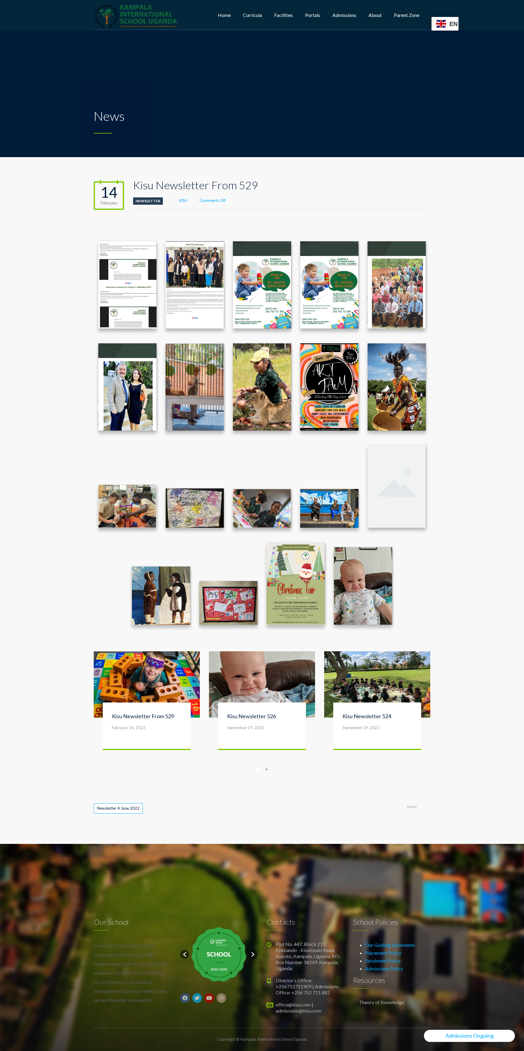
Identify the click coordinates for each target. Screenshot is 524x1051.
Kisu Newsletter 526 (251, 677)
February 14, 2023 (128, 688)
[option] (219, 916)
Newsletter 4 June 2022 (118, 769)
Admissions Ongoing (469, 1035)
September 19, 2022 (245, 688)
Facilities (283, 15)
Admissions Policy (384, 930)
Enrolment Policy (383, 922)
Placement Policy (383, 914)
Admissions (344, 15)
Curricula (252, 15)
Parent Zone (406, 15)
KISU (183, 200)
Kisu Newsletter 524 (366, 677)
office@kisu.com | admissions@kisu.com (298, 969)
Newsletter (148, 201)
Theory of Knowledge (381, 963)
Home (224, 15)
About (375, 15)
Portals (312, 15)
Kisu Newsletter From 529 (143, 677)
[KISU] (136, 15)
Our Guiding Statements (390, 906)
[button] (184, 915)
